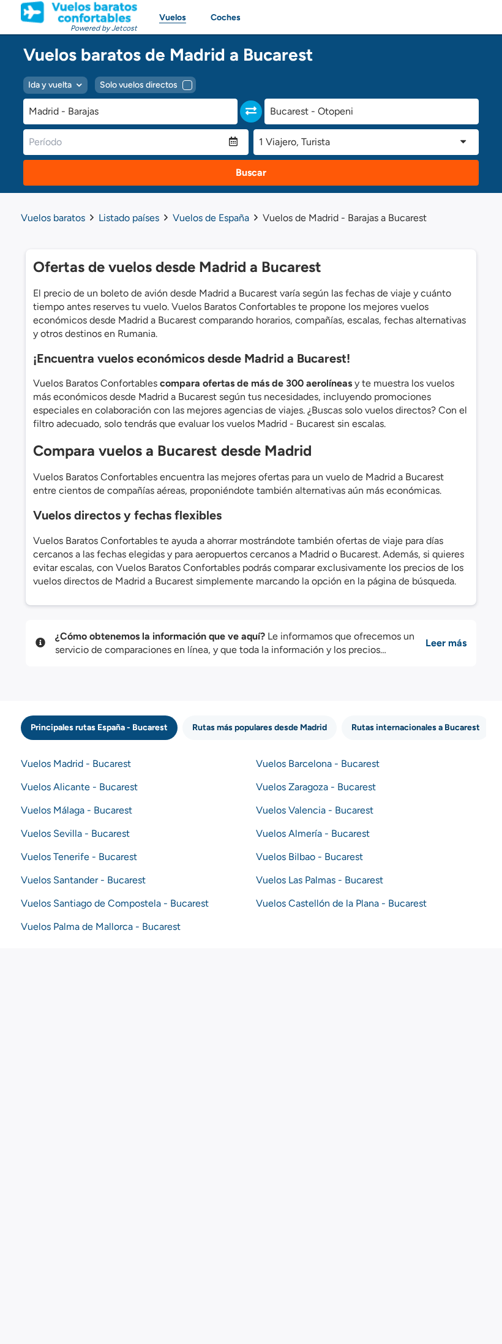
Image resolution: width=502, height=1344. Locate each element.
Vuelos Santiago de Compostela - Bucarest (115, 903)
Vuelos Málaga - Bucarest (76, 810)
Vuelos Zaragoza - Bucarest (316, 787)
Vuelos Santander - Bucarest (83, 880)
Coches (226, 17)
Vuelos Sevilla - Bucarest (75, 833)
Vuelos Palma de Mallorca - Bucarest (101, 926)
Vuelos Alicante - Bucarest (79, 787)
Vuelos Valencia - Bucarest (314, 810)
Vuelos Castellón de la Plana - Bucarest (341, 903)
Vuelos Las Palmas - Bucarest (319, 880)
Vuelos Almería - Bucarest (313, 833)
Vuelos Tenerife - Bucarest (79, 857)
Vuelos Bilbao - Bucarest (309, 857)
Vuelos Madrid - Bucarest (76, 763)
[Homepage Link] (79, 12)
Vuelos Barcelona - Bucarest (318, 763)
